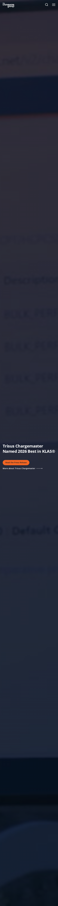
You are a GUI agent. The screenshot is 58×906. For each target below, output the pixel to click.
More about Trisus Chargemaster (19, 468)
